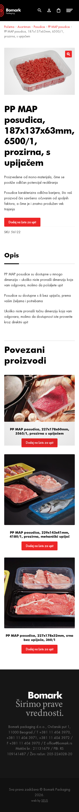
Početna (9, 27)
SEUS (44, 800)
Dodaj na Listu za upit (22, 222)
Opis (11, 255)
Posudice (39, 27)
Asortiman (24, 27)
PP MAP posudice (59, 27)
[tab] (16, 255)
